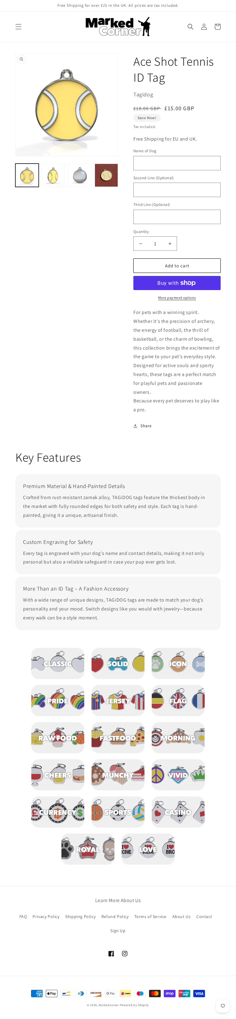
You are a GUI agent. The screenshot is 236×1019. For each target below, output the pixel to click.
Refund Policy (115, 916)
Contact (204, 916)
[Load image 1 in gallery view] (27, 175)
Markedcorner (109, 1005)
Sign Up (117, 930)
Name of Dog (144, 150)
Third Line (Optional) (151, 204)
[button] (18, 26)
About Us (181, 916)
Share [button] (146, 425)
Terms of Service (150, 916)
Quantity (141, 231)
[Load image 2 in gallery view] (53, 175)
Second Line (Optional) (153, 177)
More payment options (177, 297)
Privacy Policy (46, 916)
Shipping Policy (80, 916)
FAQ (23, 916)
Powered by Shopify (134, 1005)
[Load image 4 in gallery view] (106, 175)
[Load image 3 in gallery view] (80, 175)
